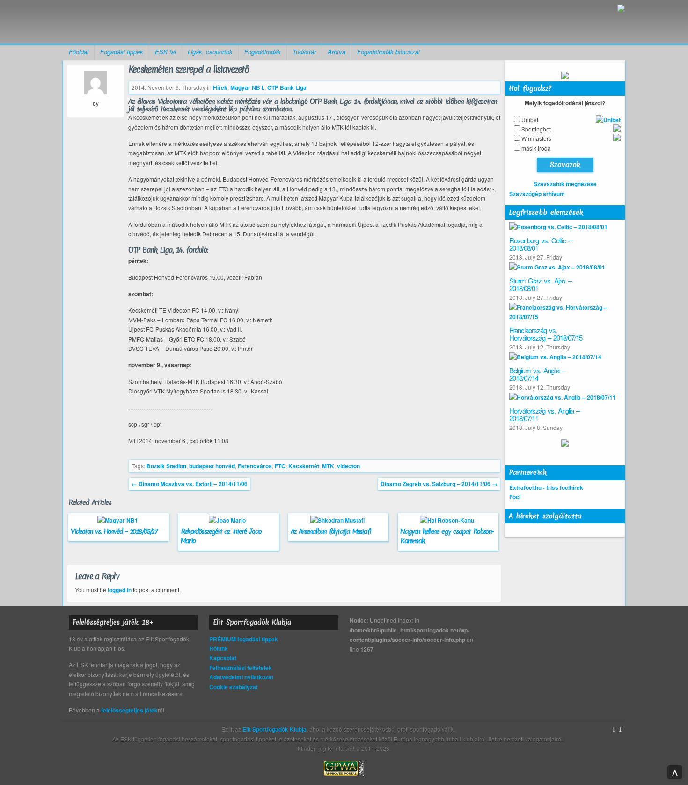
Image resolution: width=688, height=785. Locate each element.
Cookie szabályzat (233, 687)
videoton (348, 466)
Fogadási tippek (121, 51)
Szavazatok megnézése (565, 184)
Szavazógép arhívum (537, 193)
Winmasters (536, 138)
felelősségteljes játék (129, 710)
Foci (514, 497)
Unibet (529, 120)
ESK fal (165, 51)
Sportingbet (536, 129)
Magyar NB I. (247, 87)
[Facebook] (614, 729)
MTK (328, 466)
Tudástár (304, 51)
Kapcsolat (222, 658)
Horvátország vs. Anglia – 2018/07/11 (544, 414)
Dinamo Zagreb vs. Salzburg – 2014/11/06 (439, 484)
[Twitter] (620, 729)
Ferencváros (255, 466)
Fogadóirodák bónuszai (388, 51)
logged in (120, 590)
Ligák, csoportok (210, 51)
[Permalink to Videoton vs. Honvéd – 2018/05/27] (118, 520)
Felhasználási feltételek (240, 667)
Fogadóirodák (262, 51)
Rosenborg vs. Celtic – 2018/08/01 (540, 244)
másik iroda (536, 148)
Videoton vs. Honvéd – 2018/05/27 (113, 531)
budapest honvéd (212, 466)
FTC (280, 466)
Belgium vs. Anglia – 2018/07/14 (537, 374)
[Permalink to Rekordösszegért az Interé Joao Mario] (228, 520)
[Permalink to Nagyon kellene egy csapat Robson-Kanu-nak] (448, 520)
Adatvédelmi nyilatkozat (241, 677)
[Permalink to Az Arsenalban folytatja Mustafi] (338, 520)
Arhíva (336, 51)
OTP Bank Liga (287, 87)
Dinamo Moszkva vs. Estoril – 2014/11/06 (190, 484)
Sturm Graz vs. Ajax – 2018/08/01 (540, 284)
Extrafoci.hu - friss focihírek (546, 487)
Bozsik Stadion (166, 466)
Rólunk (218, 648)
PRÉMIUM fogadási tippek (243, 639)
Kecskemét (303, 466)
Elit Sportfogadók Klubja (136, 22)
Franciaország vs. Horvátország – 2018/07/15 (545, 334)
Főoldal (78, 51)
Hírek (220, 87)
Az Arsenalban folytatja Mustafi (331, 531)
